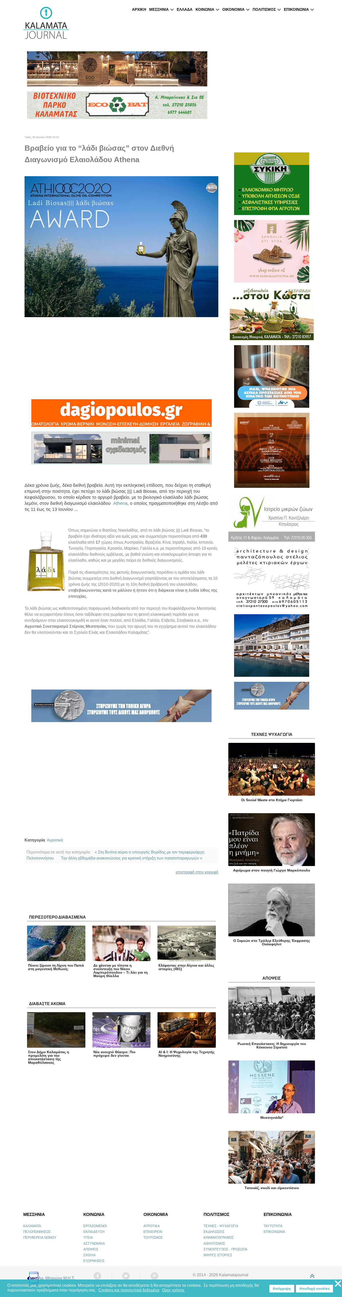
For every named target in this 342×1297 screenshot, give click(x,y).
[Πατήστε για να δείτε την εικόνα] (121, 246)
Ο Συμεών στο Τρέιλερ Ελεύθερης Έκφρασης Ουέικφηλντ (271, 942)
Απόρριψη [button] (282, 1288)
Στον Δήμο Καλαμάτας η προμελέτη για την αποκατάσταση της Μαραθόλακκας (48, 1057)
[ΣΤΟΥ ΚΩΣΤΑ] (272, 316)
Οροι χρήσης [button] (173, 1290)
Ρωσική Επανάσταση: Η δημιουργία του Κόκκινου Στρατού (272, 1045)
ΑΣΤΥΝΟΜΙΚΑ (94, 1243)
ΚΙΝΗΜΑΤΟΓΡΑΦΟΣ (219, 1237)
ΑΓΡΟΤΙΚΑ (151, 1226)
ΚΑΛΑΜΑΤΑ (32, 1226)
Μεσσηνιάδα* (271, 1118)
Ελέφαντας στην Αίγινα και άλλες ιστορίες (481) (186, 967)
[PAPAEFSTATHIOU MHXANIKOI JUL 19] (271, 647)
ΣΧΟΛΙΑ (89, 1255)
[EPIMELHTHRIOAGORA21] (271, 698)
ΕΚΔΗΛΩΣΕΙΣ (214, 1232)
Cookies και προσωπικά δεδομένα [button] (128, 1290)
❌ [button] (337, 1284)
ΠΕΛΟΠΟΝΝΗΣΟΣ (37, 1232)
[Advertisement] (121, 358)
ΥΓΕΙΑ (88, 1237)
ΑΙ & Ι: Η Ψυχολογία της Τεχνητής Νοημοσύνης (186, 1053)
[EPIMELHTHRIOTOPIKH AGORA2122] (121, 708)
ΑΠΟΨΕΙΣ (90, 1249)
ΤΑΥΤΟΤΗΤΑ (273, 1226)
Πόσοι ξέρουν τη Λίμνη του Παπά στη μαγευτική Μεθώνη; (56, 967)
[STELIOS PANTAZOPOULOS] (271, 580)
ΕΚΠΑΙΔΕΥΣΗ (93, 1232)
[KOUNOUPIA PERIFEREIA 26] (271, 378)
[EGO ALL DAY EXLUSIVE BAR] (117, 71)
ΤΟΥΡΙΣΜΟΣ (153, 1237)
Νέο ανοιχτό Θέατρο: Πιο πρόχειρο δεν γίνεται (114, 1053)
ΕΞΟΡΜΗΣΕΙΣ (94, 1261)
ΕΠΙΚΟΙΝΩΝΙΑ (274, 1232)
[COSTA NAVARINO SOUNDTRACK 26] (271, 452)
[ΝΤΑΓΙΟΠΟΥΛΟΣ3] (121, 415)
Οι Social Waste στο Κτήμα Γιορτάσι (271, 800)
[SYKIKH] (271, 186)
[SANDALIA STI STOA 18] (271, 253)
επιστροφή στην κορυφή (197, 872)
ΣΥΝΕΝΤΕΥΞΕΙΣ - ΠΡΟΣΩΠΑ (225, 1249)
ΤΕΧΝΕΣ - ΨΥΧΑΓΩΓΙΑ (221, 1226)
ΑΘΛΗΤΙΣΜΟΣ (214, 1243)
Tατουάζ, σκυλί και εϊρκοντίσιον (272, 1188)
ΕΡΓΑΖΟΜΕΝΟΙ (95, 1226)
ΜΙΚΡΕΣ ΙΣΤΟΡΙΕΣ (218, 1255)
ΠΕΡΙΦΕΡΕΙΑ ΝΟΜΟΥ (40, 1237)
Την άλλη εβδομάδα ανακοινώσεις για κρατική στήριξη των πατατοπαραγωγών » (131, 858)
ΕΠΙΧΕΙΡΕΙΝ (152, 1232)
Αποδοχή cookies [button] (314, 1288)
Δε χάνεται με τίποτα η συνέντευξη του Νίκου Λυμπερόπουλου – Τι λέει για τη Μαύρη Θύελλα (120, 970)
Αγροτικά (55, 840)
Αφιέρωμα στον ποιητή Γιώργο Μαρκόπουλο (271, 870)
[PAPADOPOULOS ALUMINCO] (121, 450)
